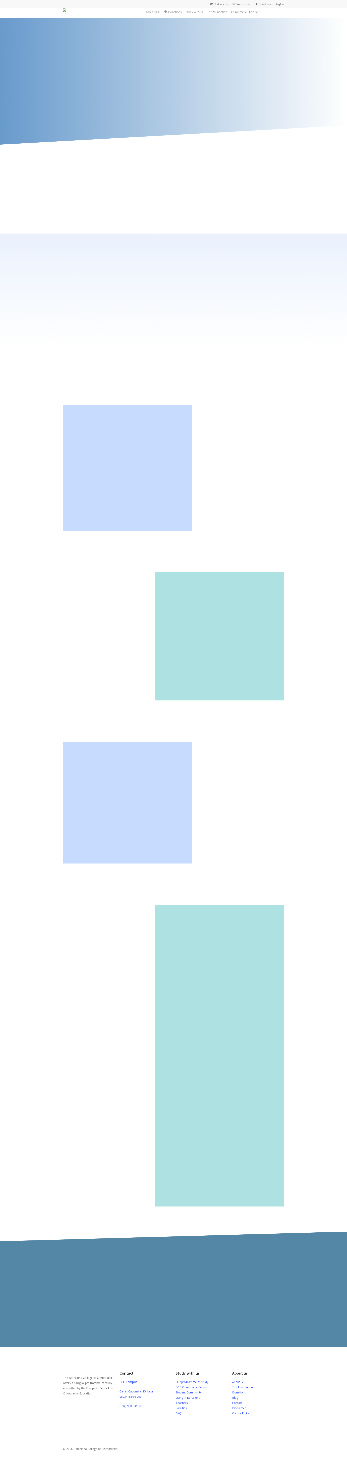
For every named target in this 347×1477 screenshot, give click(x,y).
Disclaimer (239, 1408)
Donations (239, 1392)
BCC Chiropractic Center (191, 1387)
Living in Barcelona (188, 1397)
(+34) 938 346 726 (131, 1406)
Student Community (189, 1392)
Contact (237, 1403)
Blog (235, 1397)
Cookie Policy (241, 1413)
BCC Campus (128, 1382)
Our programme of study (192, 1382)
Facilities (181, 1408)
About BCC (239, 1382)
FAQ (178, 1413)
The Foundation (242, 1387)
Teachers (182, 1403)
